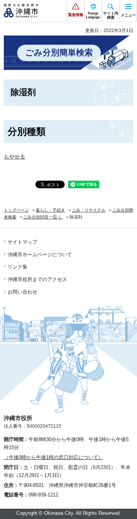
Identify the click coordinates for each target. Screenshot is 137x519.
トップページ (16, 210)
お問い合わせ (22, 292)
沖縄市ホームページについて (40, 254)
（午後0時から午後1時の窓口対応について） (53, 457)
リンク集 (17, 267)
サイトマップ (22, 242)
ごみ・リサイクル (88, 210)
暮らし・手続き (50, 210)
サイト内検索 (110, 15)
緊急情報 (75, 15)
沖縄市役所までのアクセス (37, 279)
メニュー (128, 15)
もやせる (14, 157)
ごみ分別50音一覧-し (43, 217)
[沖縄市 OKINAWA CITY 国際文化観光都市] (21, 11)
